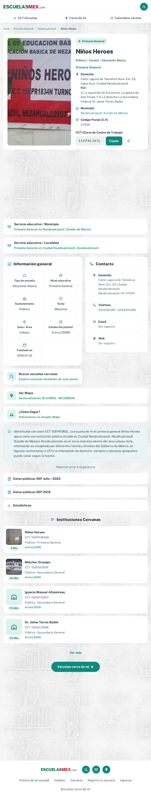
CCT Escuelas (27, 18)
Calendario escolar (128, 18)
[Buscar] (144, 7)
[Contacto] (96, 769)
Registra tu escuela (101, 780)
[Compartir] (128, 140)
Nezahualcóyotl (47, 28)
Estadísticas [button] (22, 505)
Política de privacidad (34, 780)
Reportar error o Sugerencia (75, 467)
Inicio (6, 28)
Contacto (76, 780)
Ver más (76, 652)
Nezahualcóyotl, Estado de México (104, 113)
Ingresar (126, 780)
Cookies (59, 780)
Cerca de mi (77, 18)
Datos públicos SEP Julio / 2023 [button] (37, 479)
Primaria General (23, 28)
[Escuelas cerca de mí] (106, 769)
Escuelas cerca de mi (73, 667)
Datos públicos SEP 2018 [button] (32, 492)
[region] (75, 184)
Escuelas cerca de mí (75, 789)
